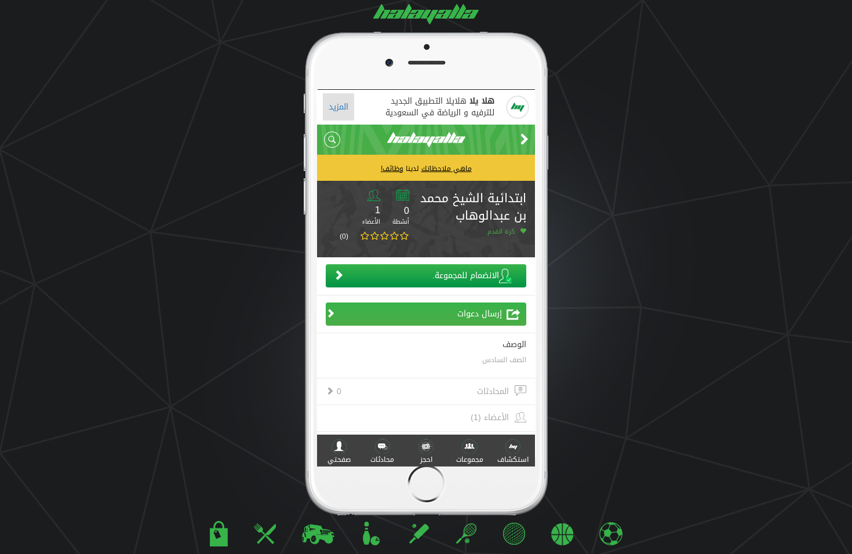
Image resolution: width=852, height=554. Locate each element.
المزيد (338, 107)
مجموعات (469, 459)
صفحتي (339, 459)
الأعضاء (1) (490, 418)
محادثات (382, 459)
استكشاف (513, 459)
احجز (426, 459)
